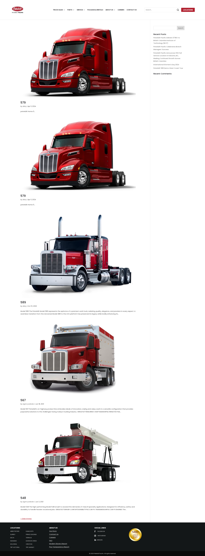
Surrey (12, 534)
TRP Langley (30, 547)
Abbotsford (14, 531)
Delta (12, 538)
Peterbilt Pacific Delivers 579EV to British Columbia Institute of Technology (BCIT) (166, 40)
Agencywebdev (28, 404)
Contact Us (132, 10)
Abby (24, 106)
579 (23, 102)
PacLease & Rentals (95, 10)
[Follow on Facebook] (95, 531)
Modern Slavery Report (58, 544)
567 (23, 400)
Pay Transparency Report (59, 547)
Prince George (31, 534)
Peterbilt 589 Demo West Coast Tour (168, 68)
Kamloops (29, 531)
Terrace (29, 538)
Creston (29, 544)
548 (23, 498)
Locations (188, 10)
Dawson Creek (31, 541)
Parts (69, 10)
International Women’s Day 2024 (166, 64)
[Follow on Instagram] (95, 535)
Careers (121, 10)
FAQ (50, 540)
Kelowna (13, 544)
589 (23, 302)
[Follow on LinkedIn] (95, 540)
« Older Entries (26, 519)
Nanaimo (13, 541)
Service (80, 10)
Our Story (53, 531)
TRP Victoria (14, 547)
